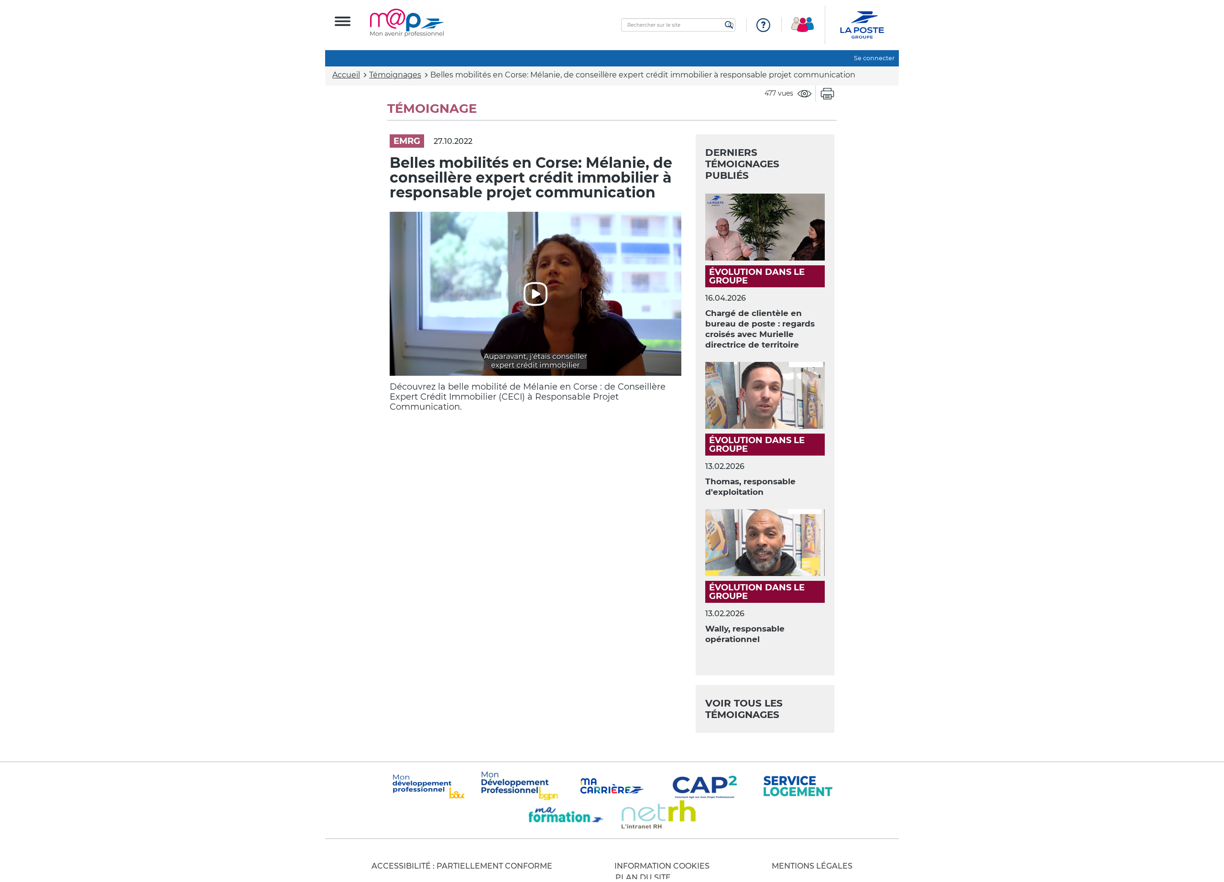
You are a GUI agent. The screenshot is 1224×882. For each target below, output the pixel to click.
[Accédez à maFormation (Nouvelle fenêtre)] (566, 814)
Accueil (346, 74)
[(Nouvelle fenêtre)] (519, 786)
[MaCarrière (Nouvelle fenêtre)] (612, 786)
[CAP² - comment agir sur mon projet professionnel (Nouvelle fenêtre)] (704, 786)
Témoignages (395, 74)
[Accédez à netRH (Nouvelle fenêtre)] (658, 814)
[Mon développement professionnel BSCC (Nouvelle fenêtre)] (427, 786)
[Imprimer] (827, 93)
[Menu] (342, 21)
